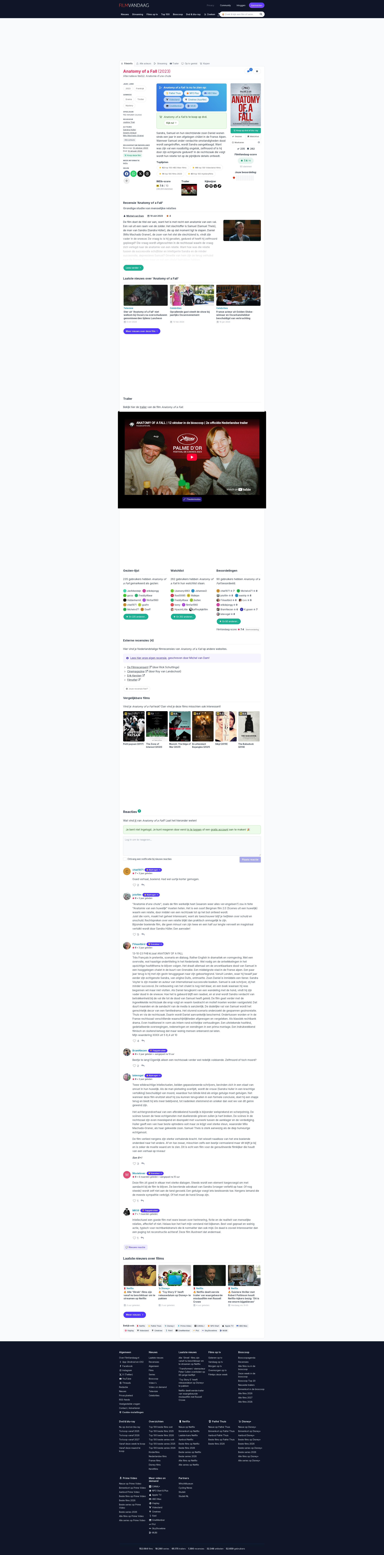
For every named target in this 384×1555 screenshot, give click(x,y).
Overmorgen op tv (217, 1370)
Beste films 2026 (187, 1448)
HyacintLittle (181, 609)
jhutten (196, 600)
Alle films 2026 (245, 1393)
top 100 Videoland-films (208, 167)
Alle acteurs (145, 63)
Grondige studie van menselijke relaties (149, 208)
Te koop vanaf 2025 (129, 1431)
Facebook (127, 1366)
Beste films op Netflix (189, 1443)
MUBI (193, 106)
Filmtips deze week (218, 1374)
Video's (153, 1383)
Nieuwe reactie (135, 1247)
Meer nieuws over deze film (140, 331)
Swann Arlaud (129, 132)
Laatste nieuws (156, 1357)
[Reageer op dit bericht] (143, 885)
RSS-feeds (124, 1399)
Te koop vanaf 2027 (129, 1439)
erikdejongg (151, 590)
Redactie (123, 1387)
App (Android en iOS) (133, 1362)
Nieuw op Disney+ (247, 1427)
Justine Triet (129, 122)
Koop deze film (134, 155)
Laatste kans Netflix (188, 1435)
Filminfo (128, 63)
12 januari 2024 (135, 151)
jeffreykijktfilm (200, 609)
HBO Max (212, 93)
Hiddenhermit (134, 600)
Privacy (210, 5)
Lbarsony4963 (181, 590)
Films (151, 1370)
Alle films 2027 (245, 1397)
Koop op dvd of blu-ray (247, 130)
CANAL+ (201, 1326)
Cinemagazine (135, 671)
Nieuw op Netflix (187, 1427)
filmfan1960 (151, 600)
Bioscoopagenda (246, 1357)
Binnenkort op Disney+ (249, 1431)
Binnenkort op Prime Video (132, 1488)
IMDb (125, 163)
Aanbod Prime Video (129, 1492)
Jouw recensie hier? (138, 688)
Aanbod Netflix (186, 1439)
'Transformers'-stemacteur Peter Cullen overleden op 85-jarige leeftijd (192, 1371)
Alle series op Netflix (189, 1464)
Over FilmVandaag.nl (129, 1357)
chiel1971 (130, 604)
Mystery (129, 105)
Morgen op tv (215, 1366)
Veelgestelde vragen (129, 1404)
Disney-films (155, 1464)
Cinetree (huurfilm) (197, 99)
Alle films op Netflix (188, 1460)
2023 (128, 88)
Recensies (154, 1362)
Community (225, 5)
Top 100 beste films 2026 (161, 1435)
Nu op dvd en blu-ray (129, 1427)
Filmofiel (132, 679)
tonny (176, 604)
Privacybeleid (126, 1395)
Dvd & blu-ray (127, 1421)
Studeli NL (184, 1496)
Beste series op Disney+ (250, 1448)
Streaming (162, 63)
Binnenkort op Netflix (189, 1431)
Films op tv (214, 1352)
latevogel (227, 614)
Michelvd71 (131, 609)
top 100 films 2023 (172, 174)
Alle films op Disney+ (248, 1456)
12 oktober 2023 (140, 148)
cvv (247, 600)
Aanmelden (256, 5)
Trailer (175, 63)
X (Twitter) (127, 1374)
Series (152, 1374)
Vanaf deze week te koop (132, 1443)
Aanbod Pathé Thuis (218, 1435)
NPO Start (214, 1326)
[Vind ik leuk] (134, 885)
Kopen (206, 63)
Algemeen (154, 1366)
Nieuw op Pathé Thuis (219, 1427)
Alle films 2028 (245, 1401)
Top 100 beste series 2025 (162, 1443)
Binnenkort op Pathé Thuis (221, 1431)
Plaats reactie (250, 859)
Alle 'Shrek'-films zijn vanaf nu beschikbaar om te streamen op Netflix (191, 1360)
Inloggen (241, 5)
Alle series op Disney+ (249, 1460)
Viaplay (130, 1330)
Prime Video (185, 1326)
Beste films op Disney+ (249, 1439)
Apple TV (229, 1326)
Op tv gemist (190, 63)
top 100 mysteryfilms (202, 174)
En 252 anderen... (185, 616)
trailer (143, 407)
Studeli (182, 1492)
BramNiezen (229, 609)
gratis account (219, 829)
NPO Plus (194, 93)
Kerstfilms (153, 1469)
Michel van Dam (135, 216)
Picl (197, 1330)
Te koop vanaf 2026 (129, 1435)
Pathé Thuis (175, 93)
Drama (129, 99)
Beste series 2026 (188, 1456)
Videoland (174, 99)
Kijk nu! (170, 123)
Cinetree (158, 1330)
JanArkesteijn (132, 590)
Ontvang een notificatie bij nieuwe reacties (149, 859)
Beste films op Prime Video (132, 1496)
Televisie (153, 1391)
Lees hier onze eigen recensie (148, 657)
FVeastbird (228, 600)
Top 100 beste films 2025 (161, 1431)
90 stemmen (246, 166)
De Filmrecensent (137, 667)
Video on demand (158, 1387)
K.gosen (249, 609)
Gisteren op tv (215, 1357)
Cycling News (185, 1488)
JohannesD (199, 590)
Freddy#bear (144, 595)
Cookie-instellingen (133, 1412)
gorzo (128, 595)
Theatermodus (193, 499)
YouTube (126, 1378)
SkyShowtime (211, 1330)
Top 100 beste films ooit (160, 1427)
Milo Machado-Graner (133, 135)
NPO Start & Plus (160, 1490)
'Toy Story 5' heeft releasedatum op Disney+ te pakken (191, 1382)
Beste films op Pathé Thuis (221, 1439)
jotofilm (226, 595)
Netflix (142, 1326)
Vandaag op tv (215, 1362)
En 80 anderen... (230, 621)
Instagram (127, 1370)
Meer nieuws (133, 1314)
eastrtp (243, 595)
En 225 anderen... (137, 616)
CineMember (175, 106)
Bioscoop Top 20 (246, 1380)
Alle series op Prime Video (132, 1520)
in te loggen (194, 829)
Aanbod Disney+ (246, 1435)
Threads (126, 1383)
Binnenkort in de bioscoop (251, 1389)
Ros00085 (178, 595)
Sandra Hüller (129, 129)
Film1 (170, 1330)
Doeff (146, 609)
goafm (144, 604)
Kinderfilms (154, 1452)
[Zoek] (262, 14)
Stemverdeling (252, 629)
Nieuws (122, 1391)
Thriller (140, 99)
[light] (219, 13)
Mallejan (193, 595)
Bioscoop (153, 1378)
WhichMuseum (186, 1483)
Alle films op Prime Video (131, 1516)
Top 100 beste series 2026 (162, 1448)
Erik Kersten (134, 675)
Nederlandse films (158, 1456)
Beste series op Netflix (190, 1452)
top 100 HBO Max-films (174, 167)
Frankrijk (140, 88)
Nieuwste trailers (246, 1385)
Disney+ (171, 1326)
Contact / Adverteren (129, 1408)
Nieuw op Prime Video (130, 1483)
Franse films (154, 1460)
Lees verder (132, 267)
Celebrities (154, 1395)
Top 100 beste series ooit (161, 1439)
